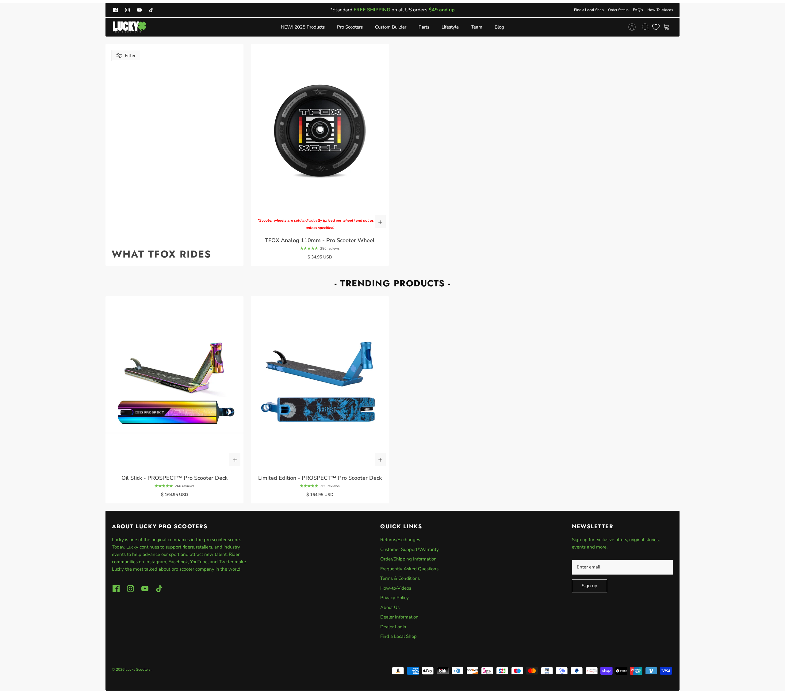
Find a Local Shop (589, 9)
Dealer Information (399, 617)
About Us (390, 607)
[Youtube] (139, 10)
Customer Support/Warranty (409, 549)
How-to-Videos (395, 588)
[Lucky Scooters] (129, 27)
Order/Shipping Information (408, 559)
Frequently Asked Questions (409, 569)
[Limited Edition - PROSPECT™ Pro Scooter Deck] (320, 382)
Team (476, 27)
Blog (499, 27)
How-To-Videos (660, 9)
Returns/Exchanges (400, 540)
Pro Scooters (350, 27)
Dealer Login (393, 627)
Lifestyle (450, 27)
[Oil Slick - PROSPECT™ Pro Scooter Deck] (174, 382)
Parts (424, 27)
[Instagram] (127, 10)
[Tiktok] (151, 10)
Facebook (178, 562)
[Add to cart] (380, 221)
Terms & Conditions (400, 578)
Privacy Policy (394, 598)
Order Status (618, 9)
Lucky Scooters (138, 669)
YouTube (199, 562)
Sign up (589, 586)
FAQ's (638, 9)
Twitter (227, 562)
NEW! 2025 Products (303, 27)
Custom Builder (390, 27)
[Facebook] (115, 10)
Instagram (155, 562)
